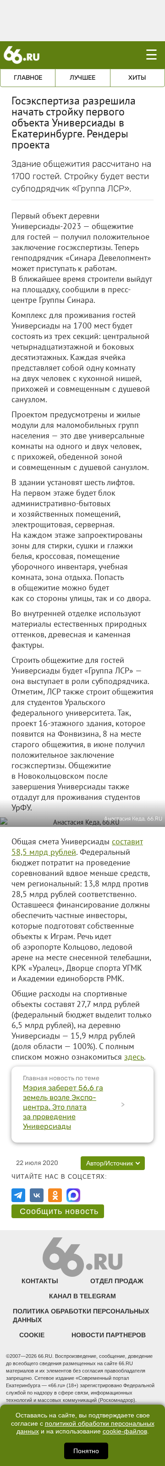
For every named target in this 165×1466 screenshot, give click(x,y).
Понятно (86, 1451)
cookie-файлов (125, 1431)
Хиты (137, 78)
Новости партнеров (109, 1335)
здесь (134, 1056)
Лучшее (82, 78)
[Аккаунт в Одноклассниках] (55, 1195)
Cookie (31, 1335)
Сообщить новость (59, 1211)
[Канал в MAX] (73, 1195)
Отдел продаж (116, 1281)
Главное (28, 78)
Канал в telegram (82, 1296)
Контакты (40, 1281)
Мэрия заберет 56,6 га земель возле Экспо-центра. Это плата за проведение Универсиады (63, 1107)
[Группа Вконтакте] (37, 1195)
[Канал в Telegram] (18, 1195)
